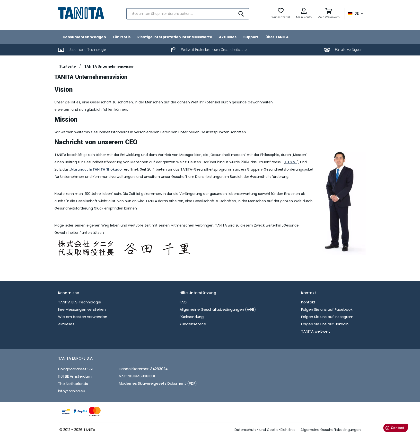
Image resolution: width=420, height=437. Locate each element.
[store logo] (81, 13)
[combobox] (187, 13)
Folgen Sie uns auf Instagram (327, 316)
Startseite (67, 66)
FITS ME (291, 162)
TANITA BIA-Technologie (79, 302)
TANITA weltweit (315, 331)
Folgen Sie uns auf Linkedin (325, 324)
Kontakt (308, 302)
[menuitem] (84, 37)
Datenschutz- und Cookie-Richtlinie (265, 429)
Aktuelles (66, 324)
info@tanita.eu (71, 390)
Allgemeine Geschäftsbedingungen (330, 429)
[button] (355, 13)
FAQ (183, 302)
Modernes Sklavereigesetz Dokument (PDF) (158, 383)
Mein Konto (304, 17)
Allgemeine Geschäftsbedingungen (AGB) (218, 309)
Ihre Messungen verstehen (82, 309)
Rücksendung (192, 316)
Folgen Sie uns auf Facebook (326, 309)
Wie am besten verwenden (82, 316)
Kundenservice (193, 324)
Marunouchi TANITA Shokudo (96, 169)
